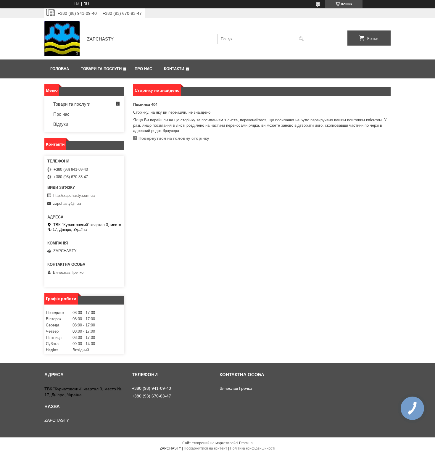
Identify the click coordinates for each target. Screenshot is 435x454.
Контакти (174, 69)
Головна (59, 69)
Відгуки (60, 124)
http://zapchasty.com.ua (74, 195)
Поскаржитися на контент (205, 448)
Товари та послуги (101, 69)
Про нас (143, 69)
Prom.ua (246, 443)
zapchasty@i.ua (67, 203)
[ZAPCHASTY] (62, 39)
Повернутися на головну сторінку (173, 138)
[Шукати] (301, 39)
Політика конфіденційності (252, 448)
